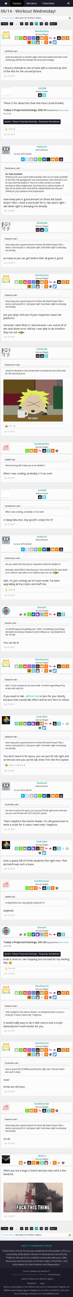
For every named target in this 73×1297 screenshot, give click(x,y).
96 (46, 23)
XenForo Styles (46, 1278)
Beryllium (31, 1283)
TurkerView (48, 3)
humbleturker (41, 443)
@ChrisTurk (32, 696)
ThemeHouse (54, 1274)
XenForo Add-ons (29, 1278)
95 (41, 23)
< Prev (4, 23)
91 (22, 23)
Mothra (42, 1155)
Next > (53, 23)
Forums (17, 3)
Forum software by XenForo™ (36, 1271)
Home (6, 3)
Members (31, 3)
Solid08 (42, 88)
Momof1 (42, 607)
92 (27, 23)
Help (42, 1283)
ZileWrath (41, 223)
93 (32, 23)
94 (36, 23)
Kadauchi (42, 146)
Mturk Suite (63, 110)
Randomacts (42, 31)
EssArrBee (41, 716)
